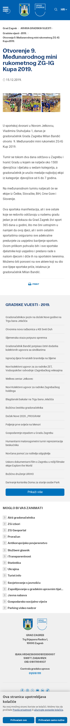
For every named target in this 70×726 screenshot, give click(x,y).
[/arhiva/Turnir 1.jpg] (51, 102)
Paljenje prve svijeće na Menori (23, 424)
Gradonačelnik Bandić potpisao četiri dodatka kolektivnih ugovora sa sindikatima (32, 348)
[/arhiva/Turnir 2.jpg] (31, 102)
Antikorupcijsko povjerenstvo (27, 543)
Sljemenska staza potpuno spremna (26, 337)
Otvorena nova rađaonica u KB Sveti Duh (29, 329)
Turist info (14, 575)
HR (63, 9)
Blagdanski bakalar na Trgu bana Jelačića (30, 399)
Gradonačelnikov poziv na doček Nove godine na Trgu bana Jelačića (33, 319)
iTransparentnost (19, 556)
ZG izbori (14, 524)
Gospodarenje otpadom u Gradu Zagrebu (29, 432)
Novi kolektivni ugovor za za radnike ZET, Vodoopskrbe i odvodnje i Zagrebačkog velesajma (34, 368)
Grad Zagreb (10, 28)
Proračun (14, 536)
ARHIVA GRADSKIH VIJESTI (36, 28)
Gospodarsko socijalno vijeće (27, 601)
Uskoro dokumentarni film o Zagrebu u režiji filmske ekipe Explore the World (35, 463)
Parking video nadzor (22, 608)
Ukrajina (13, 569)
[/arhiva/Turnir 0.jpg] (12, 102)
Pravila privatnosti (22, 709)
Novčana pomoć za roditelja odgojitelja (28, 453)
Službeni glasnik (19, 550)
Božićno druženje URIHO (20, 473)
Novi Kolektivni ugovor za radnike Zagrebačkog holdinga (33, 389)
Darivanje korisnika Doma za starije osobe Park (33, 482)
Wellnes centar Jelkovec (19, 378)
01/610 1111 (35, 673)
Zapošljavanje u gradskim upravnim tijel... (35, 589)
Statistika (14, 562)
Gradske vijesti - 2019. (15, 33)
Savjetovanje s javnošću (24, 582)
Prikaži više (35, 492)
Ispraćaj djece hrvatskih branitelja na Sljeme (31, 358)
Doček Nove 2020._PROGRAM (23, 416)
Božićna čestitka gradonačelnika (24, 407)
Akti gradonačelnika (21, 517)
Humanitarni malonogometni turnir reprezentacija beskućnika (34, 443)
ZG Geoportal (17, 530)
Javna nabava (17, 595)
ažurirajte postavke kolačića (48, 709)
